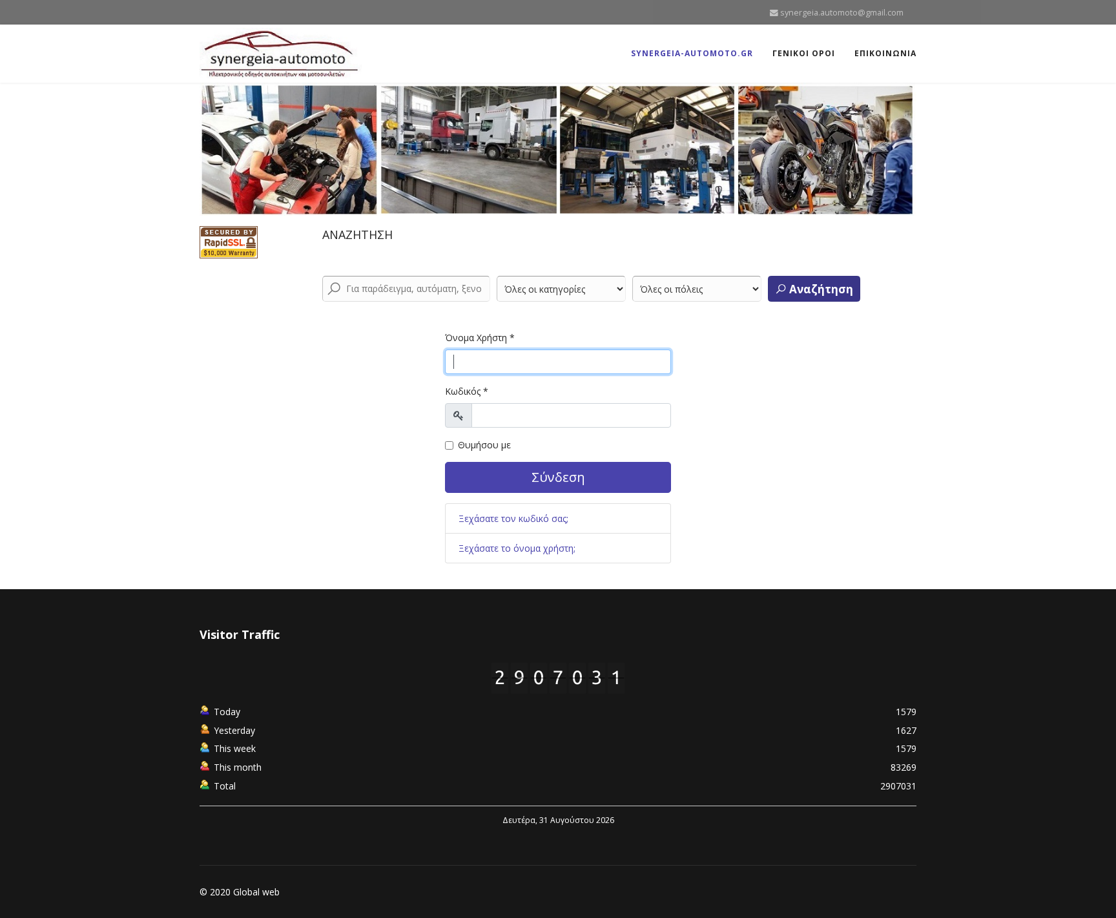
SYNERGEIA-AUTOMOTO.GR (692, 53)
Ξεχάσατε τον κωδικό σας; (513, 518)
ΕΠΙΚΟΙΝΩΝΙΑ (885, 53)
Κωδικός (466, 391)
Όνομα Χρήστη (480, 337)
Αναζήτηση (820, 289)
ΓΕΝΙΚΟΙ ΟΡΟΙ (803, 53)
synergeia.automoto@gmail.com (842, 12)
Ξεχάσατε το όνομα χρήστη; (517, 548)
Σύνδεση (558, 477)
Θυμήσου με (484, 445)
